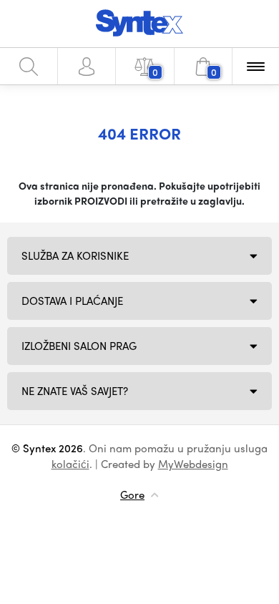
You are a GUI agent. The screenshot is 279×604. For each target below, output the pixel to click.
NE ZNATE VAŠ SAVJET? (74, 391)
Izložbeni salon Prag (79, 346)
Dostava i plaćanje (72, 300)
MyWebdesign (193, 464)
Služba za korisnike (75, 255)
